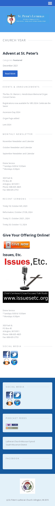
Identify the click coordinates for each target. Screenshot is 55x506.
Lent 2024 (7, 124)
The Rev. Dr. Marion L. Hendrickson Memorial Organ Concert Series (25, 95)
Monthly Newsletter (18, 134)
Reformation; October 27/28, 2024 (17, 212)
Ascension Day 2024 (11, 112)
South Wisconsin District (16, 444)
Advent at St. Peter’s (20, 53)
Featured (17, 60)
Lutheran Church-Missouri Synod (20, 441)
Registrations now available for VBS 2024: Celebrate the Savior (27, 104)
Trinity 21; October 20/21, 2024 (16, 218)
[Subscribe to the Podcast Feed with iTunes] (12, 424)
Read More (10, 73)
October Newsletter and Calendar (17, 147)
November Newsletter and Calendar (18, 141)
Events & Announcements (21, 86)
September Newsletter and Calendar (18, 153)
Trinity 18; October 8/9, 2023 (15, 206)
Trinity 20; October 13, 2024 (15, 224)
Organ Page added (11, 118)
